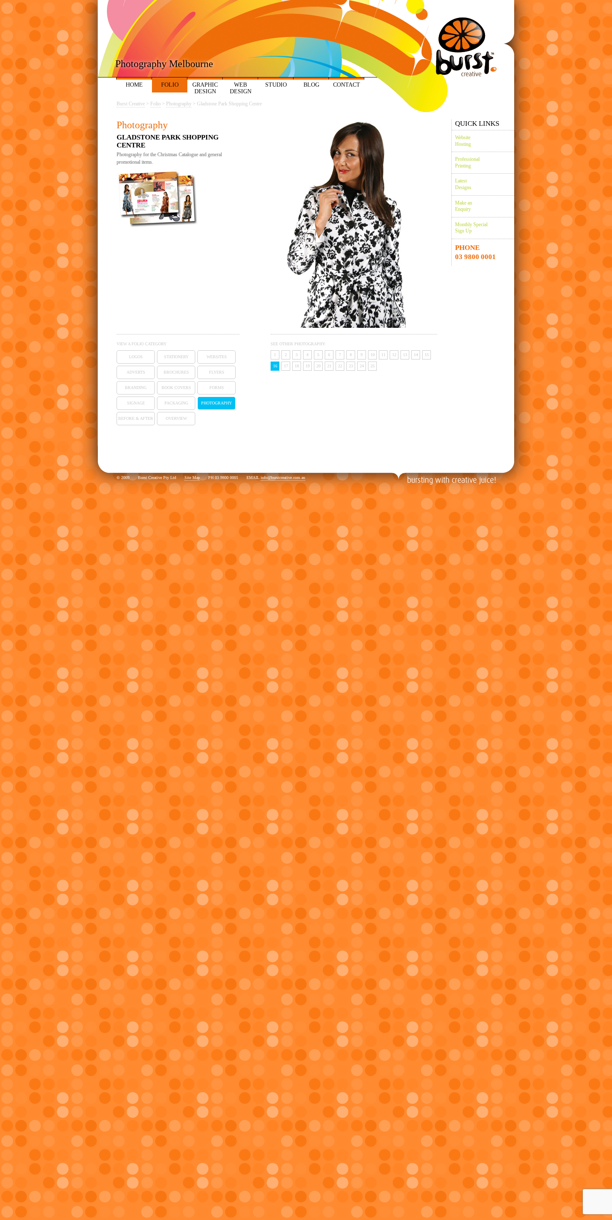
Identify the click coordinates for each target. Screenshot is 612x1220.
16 (275, 366)
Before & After (135, 418)
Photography (216, 403)
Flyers (216, 372)
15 (427, 354)
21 (329, 366)
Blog (311, 85)
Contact (346, 85)
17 (286, 366)
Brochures (176, 372)
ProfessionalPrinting (467, 162)
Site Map (192, 477)
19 (308, 366)
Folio (170, 85)
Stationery (176, 356)
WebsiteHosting (463, 141)
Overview (176, 418)
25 (373, 366)
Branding (136, 387)
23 (351, 366)
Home (134, 85)
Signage (136, 403)
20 (318, 366)
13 (405, 354)
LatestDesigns (463, 184)
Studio (276, 85)
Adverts (136, 372)
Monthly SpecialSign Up (471, 228)
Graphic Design (205, 88)
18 (297, 366)
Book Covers (176, 387)
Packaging (176, 403)
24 (362, 366)
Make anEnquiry (463, 206)
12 (394, 354)
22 (340, 366)
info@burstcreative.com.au (283, 477)
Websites (216, 356)
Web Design (240, 88)
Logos (136, 356)
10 (373, 354)
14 (416, 354)
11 (383, 354)
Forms (216, 387)
